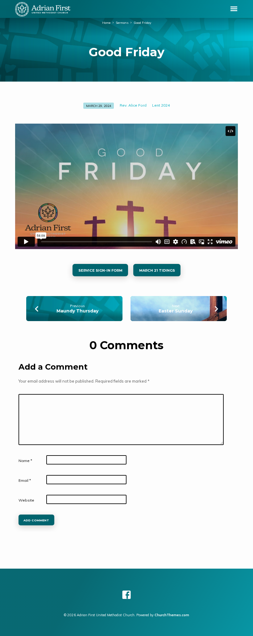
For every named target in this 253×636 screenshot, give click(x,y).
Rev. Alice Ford (133, 105)
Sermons (122, 22)
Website (26, 500)
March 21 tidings (157, 270)
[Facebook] (126, 595)
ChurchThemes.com (172, 615)
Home (106, 22)
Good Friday (142, 22)
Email (25, 480)
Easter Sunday (176, 311)
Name (25, 460)
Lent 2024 (161, 105)
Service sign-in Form (100, 270)
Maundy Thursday (77, 311)
